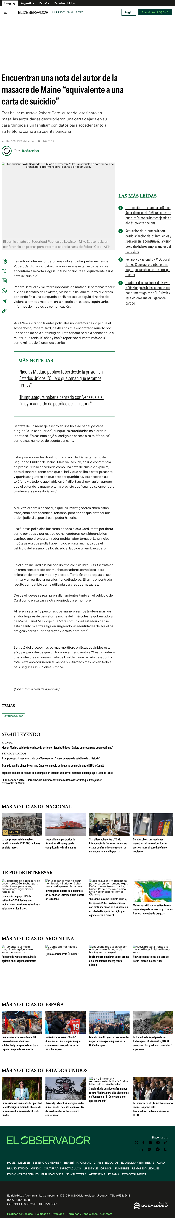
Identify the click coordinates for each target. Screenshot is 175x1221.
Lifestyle (91, 1168)
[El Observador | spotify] (149, 1149)
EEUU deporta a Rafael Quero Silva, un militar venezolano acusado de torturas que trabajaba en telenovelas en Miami (52, 781)
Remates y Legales (146, 1168)
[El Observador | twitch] (166, 1149)
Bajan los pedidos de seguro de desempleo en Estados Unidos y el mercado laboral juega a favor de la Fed (57, 772)
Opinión (106, 1168)
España (44, 3)
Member (24, 1162)
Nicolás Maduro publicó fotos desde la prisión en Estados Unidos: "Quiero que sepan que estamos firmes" (57, 747)
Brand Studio (17, 1168)
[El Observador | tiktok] (166, 1143)
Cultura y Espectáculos (62, 1168)
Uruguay (9, 3)
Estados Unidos (65, 3)
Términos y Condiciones (82, 1214)
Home (11, 1162)
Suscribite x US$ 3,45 (155, 12)
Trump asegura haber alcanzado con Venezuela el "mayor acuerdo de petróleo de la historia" (51, 758)
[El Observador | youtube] (158, 1143)
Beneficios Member (47, 1162)
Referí (69, 1162)
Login (128, 12)
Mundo (59, 12)
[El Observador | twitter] (136, 1143)
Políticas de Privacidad (49, 1214)
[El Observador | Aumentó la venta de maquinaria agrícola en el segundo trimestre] (22, 952)
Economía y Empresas (137, 1162)
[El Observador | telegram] (158, 1149)
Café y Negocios (106, 1162)
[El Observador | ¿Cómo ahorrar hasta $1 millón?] (65, 949)
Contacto (106, 1214)
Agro (161, 1162)
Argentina (27, 3)
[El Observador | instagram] (150, 1143)
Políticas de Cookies (20, 1214)
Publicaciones (52, 1174)
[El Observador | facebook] (143, 1143)
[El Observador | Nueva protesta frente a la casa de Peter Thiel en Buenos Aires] (153, 952)
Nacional (83, 1162)
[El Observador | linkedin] (141, 1149)
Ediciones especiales (23, 1174)
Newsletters (76, 1174)
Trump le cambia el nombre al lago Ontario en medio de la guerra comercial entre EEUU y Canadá (53, 765)
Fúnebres (122, 1168)
